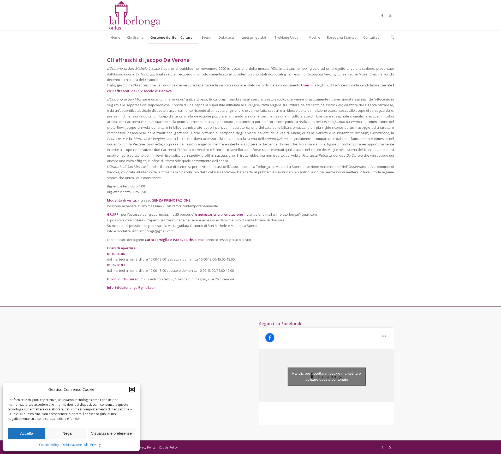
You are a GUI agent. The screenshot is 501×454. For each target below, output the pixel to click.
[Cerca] (390, 37)
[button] (132, 389)
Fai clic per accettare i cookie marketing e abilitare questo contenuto (326, 376)
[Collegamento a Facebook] (382, 15)
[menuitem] (115, 37)
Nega (66, 433)
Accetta (26, 433)
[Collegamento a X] (390, 15)
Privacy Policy (146, 447)
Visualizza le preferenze (111, 433)
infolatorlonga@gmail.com (135, 287)
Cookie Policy (49, 445)
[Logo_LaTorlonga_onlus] (134, 15)
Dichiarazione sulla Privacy (81, 445)
